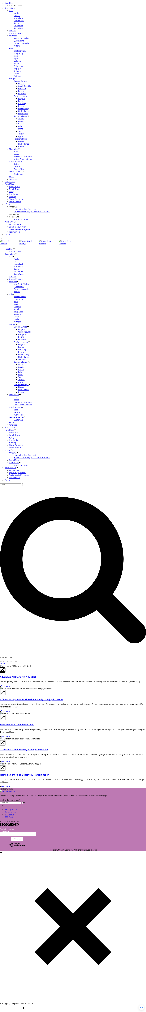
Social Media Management (20, 229)
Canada (12, 30)
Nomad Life (14, 462)
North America (15, 161)
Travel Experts (15, 201)
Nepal (16, 63)
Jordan (16, 154)
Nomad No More (21, 219)
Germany (22, 103)
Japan (16, 58)
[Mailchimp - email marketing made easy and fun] (17, 846)
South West (19, 28)
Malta (20, 129)
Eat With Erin (14, 186)
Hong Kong (18, 53)
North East (18, 18)
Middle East (14, 149)
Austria (21, 118)
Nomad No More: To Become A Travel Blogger (24, 774)
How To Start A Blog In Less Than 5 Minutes (32, 211)
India (16, 56)
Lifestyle (8, 204)
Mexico (17, 166)
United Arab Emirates (23, 159)
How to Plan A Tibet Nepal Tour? (17, 724)
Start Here (9, 3)
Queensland (19, 41)
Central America (16, 171)
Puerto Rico (19, 169)
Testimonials (14, 232)
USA (11, 10)
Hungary (22, 88)
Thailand (17, 73)
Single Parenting (16, 199)
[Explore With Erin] (38, 243)
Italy (20, 126)
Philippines (18, 66)
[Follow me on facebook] (2, 825)
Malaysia (17, 61)
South (16, 23)
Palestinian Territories (23, 156)
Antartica (13, 179)
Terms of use (10, 812)
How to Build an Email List (25, 209)
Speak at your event (17, 227)
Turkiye (21, 134)
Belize (16, 164)
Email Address (5, 831)
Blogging (13, 452)
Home (2, 663)
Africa (11, 176)
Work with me (15, 224)
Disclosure (9, 814)
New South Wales (21, 38)
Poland (21, 91)
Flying (11, 191)
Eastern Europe (20, 81)
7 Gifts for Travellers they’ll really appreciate (24, 749)
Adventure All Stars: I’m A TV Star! (18, 676)
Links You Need (15, 251)
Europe (12, 78)
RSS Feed (9, 817)
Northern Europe (21, 139)
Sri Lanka (17, 71)
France (21, 101)
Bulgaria (21, 83)
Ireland (21, 106)
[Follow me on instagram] (5, 825)
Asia (11, 48)
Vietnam (17, 76)
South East (18, 25)
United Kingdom (16, 33)
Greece (21, 124)
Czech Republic (24, 86)
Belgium (21, 98)
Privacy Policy (11, 809)
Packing (12, 196)
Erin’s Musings (15, 460)
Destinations (10, 8)
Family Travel (14, 189)
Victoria (17, 46)
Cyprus (21, 136)
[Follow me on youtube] (17, 825)
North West (19, 20)
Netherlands (23, 111)
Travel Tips (9, 184)
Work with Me (10, 222)
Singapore (18, 68)
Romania (22, 93)
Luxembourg (23, 108)
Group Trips (10, 181)
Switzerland (23, 113)
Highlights (13, 194)
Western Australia (21, 43)
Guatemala (18, 174)
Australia (13, 36)
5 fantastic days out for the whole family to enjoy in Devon (31, 699)
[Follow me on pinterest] (9, 825)
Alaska (16, 13)
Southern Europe (21, 116)
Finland (21, 141)
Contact (8, 234)
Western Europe (21, 96)
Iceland (21, 146)
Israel (16, 151)
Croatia (21, 121)
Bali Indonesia (20, 51)
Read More (5, 686)
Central (17, 15)
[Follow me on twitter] (13, 825)
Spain (20, 131)
